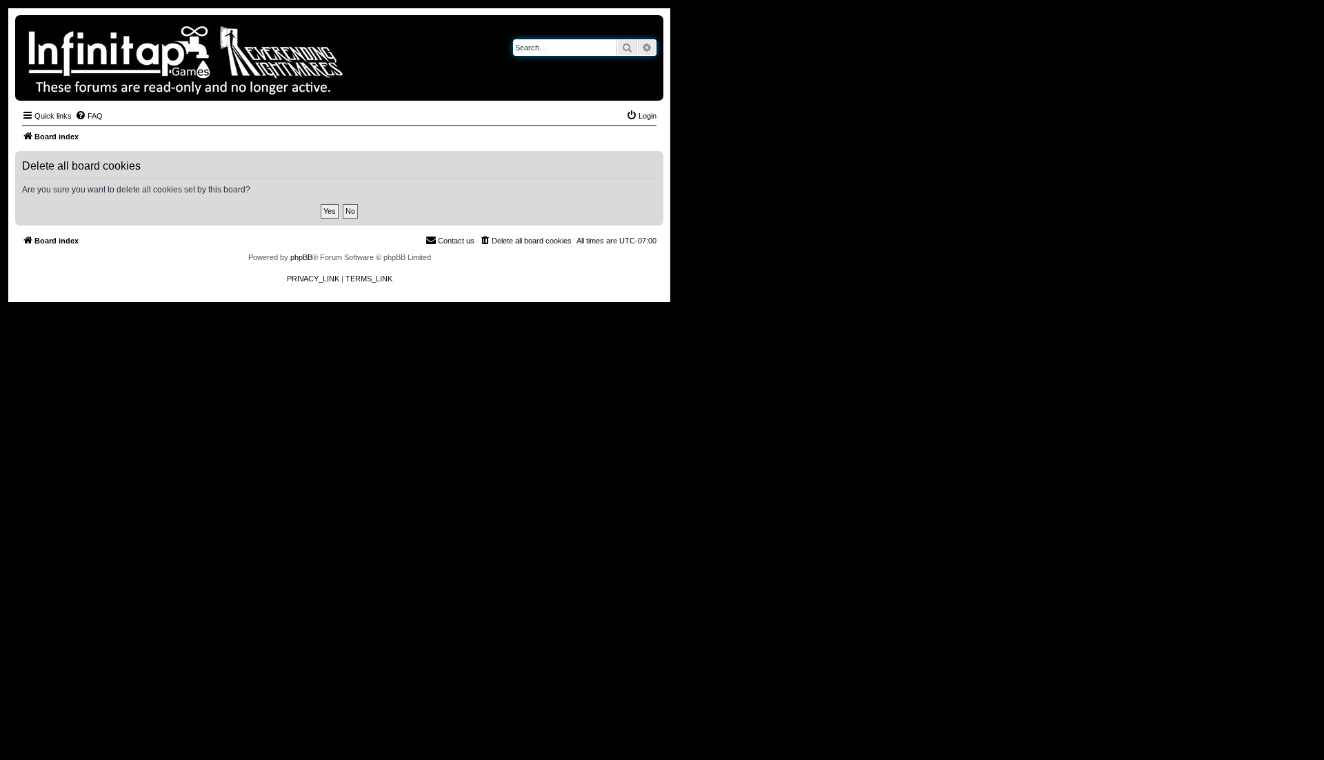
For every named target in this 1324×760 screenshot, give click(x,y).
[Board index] (233, 58)
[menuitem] (89, 116)
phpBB (301, 257)
